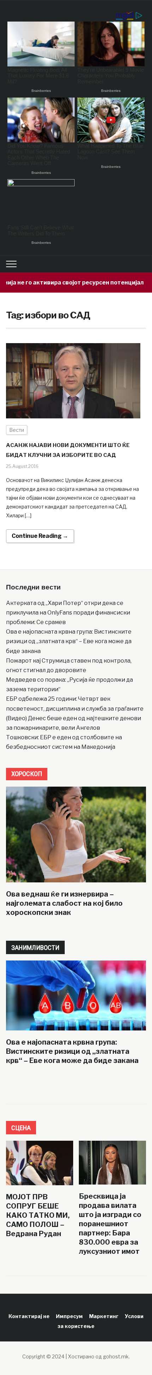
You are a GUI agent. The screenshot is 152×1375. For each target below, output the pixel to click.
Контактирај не (28, 1316)
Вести (16, 430)
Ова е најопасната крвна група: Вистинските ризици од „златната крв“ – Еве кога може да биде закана (68, 641)
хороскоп (26, 774)
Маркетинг (103, 1316)
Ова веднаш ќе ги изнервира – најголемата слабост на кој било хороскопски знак (64, 903)
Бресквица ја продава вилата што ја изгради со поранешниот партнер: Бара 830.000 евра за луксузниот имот (110, 1224)
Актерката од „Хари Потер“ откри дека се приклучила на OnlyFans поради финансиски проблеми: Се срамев (68, 612)
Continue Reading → (40, 536)
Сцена (21, 1128)
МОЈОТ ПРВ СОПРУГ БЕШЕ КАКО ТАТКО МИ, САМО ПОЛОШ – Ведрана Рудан (38, 1215)
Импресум (69, 1316)
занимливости (35, 948)
